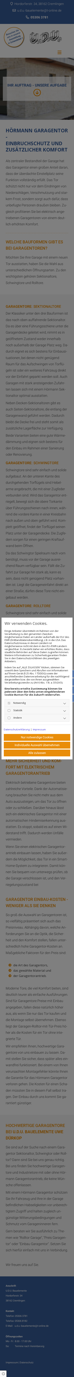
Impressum (39, 729)
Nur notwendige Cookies (37, 737)
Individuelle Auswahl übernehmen (37, 745)
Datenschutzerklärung (17, 729)
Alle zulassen (37, 753)
